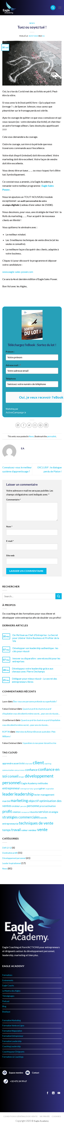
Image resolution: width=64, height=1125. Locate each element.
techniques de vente (36, 823)
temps (6, 830)
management (47, 794)
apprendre (7, 763)
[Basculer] (60, 975)
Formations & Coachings (12, 1057)
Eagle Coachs (8, 985)
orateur (16, 806)
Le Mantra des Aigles (11, 991)
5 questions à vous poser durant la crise (39, 743)
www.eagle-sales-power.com (17, 271)
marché (6, 801)
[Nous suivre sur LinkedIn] (53, 1093)
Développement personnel (13, 858)
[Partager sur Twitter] (29, 425)
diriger (21, 777)
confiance (31, 769)
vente (42, 829)
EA (43, 36)
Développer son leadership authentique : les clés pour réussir (35, 649)
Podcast (5, 1001)
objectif (33, 801)
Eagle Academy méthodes (34, 783)
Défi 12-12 (6, 847)
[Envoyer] (58, 596)
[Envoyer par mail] (34, 425)
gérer (42, 788)
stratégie (53, 812)
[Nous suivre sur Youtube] (58, 1093)
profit (7, 811)
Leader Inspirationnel (11, 863)
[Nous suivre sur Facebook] (47, 1093)
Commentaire (13, 499)
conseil (13, 776)
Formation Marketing (11, 1020)
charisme (28, 764)
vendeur (32, 830)
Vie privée (45, 1116)
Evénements (7, 980)
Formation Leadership (11, 1041)
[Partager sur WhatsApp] (18, 425)
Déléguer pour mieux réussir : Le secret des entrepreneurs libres (34, 680)
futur (32, 789)
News (32, 23)
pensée (23, 806)
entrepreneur (11, 788)
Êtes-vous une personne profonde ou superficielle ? (35, 701)
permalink (51, 436)
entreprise (24, 789)
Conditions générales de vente (20, 1116)
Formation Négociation (12, 1031)
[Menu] (60, 7)
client (38, 762)
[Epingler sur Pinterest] (40, 425)
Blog (4, 1006)
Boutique (6, 1011)
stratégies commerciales (21, 817)
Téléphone (11, 378)
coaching (47, 764)
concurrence (19, 770)
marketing (19, 800)
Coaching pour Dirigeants (13, 1051)
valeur (24, 830)
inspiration (50, 789)
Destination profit (9, 853)
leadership (24, 793)
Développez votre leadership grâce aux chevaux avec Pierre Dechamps (32, 670)
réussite (34, 812)
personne (33, 806)
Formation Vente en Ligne (13, 1025)
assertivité (19, 763)
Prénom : (10, 351)
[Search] (52, 7)
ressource (25, 812)
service (43, 811)
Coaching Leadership (11, 1046)
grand (36, 789)
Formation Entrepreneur (12, 1036)
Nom (9, 526)
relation (16, 812)
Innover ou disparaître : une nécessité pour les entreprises (36, 660)
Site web (10, 555)
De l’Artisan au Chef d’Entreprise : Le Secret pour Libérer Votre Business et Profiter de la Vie (35, 637)
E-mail (10, 541)
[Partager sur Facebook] (23, 425)
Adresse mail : (13, 365)
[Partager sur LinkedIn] (46, 425)
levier (37, 794)
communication (8, 770)
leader (8, 793)
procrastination (48, 806)
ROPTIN (6, 731)
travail (16, 830)
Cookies (56, 1116)
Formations (7, 975)
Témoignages (8, 996)
